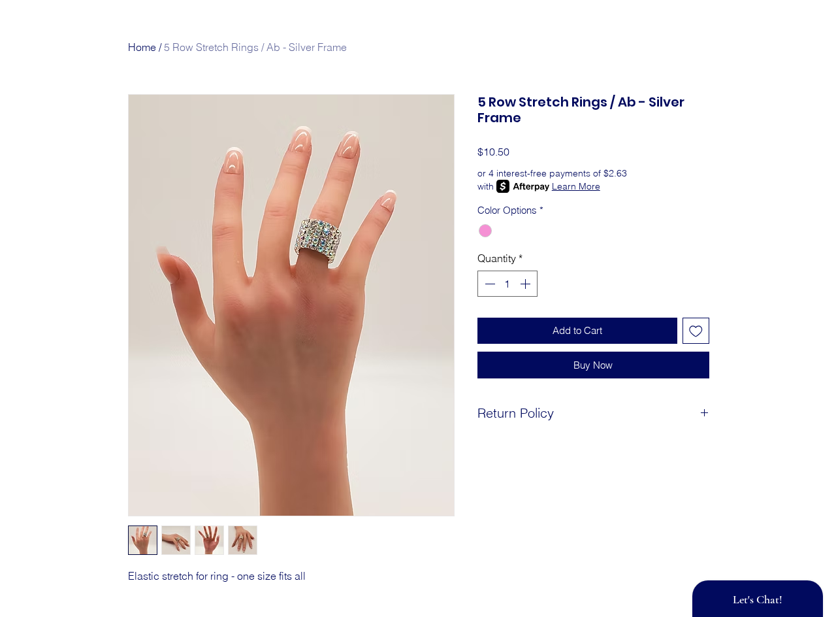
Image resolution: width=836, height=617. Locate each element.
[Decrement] (488, 283)
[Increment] (526, 283)
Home (142, 47)
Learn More (576, 186)
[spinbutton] (507, 283)
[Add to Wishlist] (696, 331)
